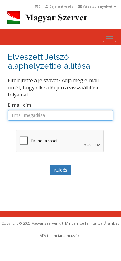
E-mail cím (19, 104)
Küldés (60, 170)
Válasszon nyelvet (97, 6)
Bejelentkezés (60, 6)
